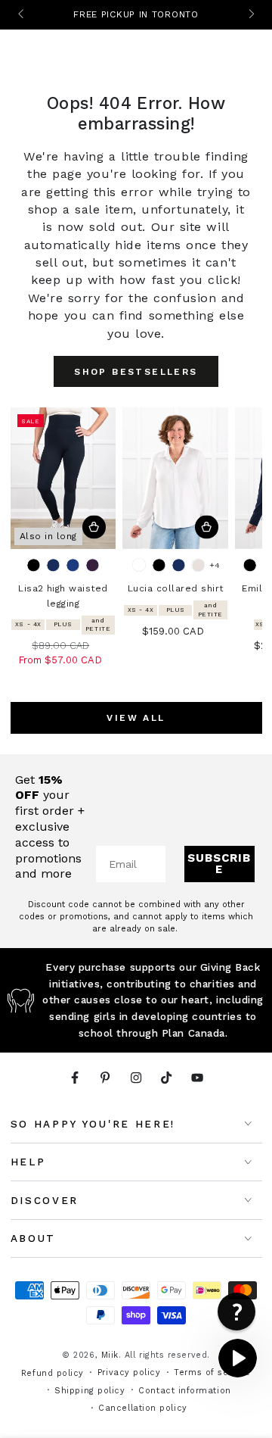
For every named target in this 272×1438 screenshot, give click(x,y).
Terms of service (212, 1372)
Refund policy (52, 1373)
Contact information (184, 1391)
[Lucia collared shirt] (175, 477)
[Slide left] (22, 15)
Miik (110, 1355)
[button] (237, 1358)
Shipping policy (89, 1391)
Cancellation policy (142, 1408)
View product (94, 527)
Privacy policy (129, 1372)
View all (136, 718)
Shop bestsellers (135, 372)
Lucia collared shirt (176, 588)
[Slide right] (250, 15)
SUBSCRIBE (219, 863)
